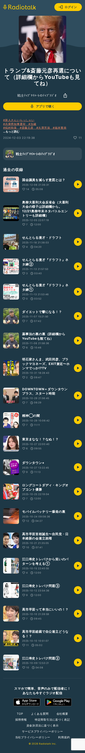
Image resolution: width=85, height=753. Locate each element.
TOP (20, 713)
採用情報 (21, 719)
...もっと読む (11, 131)
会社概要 (62, 713)
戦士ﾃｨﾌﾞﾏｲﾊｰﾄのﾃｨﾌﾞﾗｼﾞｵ (37, 95)
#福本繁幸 (59, 127)
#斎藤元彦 (28, 127)
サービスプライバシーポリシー (42, 731)
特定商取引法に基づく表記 (52, 719)
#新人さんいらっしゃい (18, 120)
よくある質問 (40, 713)
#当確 (32, 124)
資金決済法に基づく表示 (42, 725)
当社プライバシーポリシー (32, 737)
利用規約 (64, 737)
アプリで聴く (45, 106)
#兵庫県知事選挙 (15, 124)
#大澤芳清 (44, 127)
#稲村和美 (11, 127)
